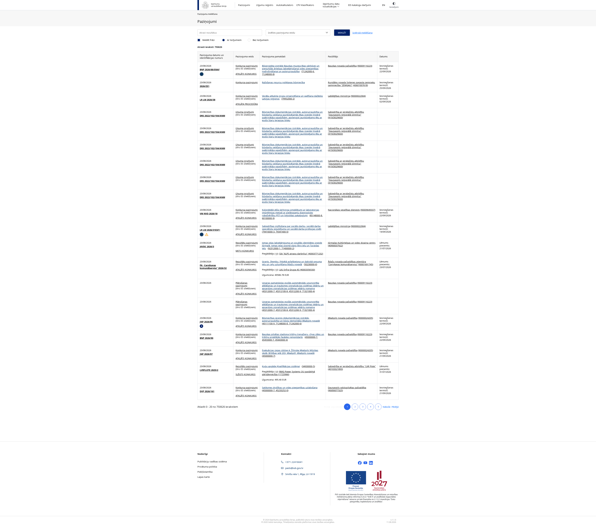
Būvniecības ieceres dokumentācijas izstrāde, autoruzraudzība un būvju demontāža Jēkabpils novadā (291, 319)
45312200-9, (295, 291)
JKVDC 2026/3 (207, 246)
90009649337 (368, 209)
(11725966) (283, 374)
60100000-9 (268, 218)
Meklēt (342, 32)
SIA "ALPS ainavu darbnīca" (293, 253)
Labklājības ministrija (339, 95)
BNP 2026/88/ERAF (210, 69)
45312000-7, (269, 291)
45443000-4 (281, 339)
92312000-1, (275, 248)
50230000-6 (310, 264)
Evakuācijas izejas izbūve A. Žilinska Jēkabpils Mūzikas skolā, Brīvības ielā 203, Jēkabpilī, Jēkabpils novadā (290, 352)
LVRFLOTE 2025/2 (209, 370)
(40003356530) (307, 269)
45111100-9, (269, 323)
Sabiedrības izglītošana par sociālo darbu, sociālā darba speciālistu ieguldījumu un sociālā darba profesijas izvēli (291, 227)
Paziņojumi (244, 5)
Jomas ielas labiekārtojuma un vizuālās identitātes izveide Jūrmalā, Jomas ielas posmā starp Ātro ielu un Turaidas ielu (292, 245)
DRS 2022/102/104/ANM (212, 115)
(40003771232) (315, 253)
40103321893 (335, 369)
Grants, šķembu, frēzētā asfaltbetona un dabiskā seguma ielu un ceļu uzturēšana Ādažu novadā (292, 263)
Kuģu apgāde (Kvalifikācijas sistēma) (281, 366)
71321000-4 (308, 291)
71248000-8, (282, 323)
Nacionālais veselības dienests (344, 209)
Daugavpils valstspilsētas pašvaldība (347, 387)
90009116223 (365, 65)
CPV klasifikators (305, 5)
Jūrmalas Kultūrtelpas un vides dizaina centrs (351, 242)
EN (383, 5)
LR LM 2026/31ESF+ (210, 230)
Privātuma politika (207, 466)
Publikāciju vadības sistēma (212, 461)
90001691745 (365, 264)
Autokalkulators (284, 5)
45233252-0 (282, 390)
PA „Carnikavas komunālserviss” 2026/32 (213, 267)
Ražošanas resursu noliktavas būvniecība (283, 82)
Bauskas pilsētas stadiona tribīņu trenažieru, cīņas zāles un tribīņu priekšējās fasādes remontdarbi (293, 336)
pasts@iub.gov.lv (294, 468)
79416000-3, (269, 231)
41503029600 (335, 117)
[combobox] (298, 32)
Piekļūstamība (204, 471)
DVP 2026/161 (207, 391)
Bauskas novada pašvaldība (342, 65)
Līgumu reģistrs (264, 5)
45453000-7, (268, 339)
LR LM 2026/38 (207, 99)
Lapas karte (203, 476)
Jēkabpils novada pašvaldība (342, 317)
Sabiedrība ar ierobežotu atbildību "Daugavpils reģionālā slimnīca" (346, 113)
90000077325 (335, 390)
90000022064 (358, 95)
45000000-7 (269, 355)
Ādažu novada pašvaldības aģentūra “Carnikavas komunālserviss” (347, 263)
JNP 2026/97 (206, 354)
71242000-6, (308, 71)
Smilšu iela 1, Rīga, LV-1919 (300, 474)
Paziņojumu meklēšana (207, 14)
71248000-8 (268, 74)
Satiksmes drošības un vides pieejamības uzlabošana (289, 387)
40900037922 (335, 245)
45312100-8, (282, 291)
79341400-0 (282, 231)
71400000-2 (287, 248)
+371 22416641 (294, 461)
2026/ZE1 (204, 86)
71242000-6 (295, 323)
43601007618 (360, 85)
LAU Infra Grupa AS (289, 269)
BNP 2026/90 (206, 338)
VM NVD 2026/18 (208, 213)
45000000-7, (311, 337)
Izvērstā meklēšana (362, 32)
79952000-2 (288, 98)
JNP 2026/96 (206, 321)
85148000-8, (316, 215)
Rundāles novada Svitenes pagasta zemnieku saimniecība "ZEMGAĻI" (351, 84)
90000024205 (365, 317)
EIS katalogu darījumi (359, 5)
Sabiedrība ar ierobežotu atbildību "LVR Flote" (352, 366)
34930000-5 (308, 366)
